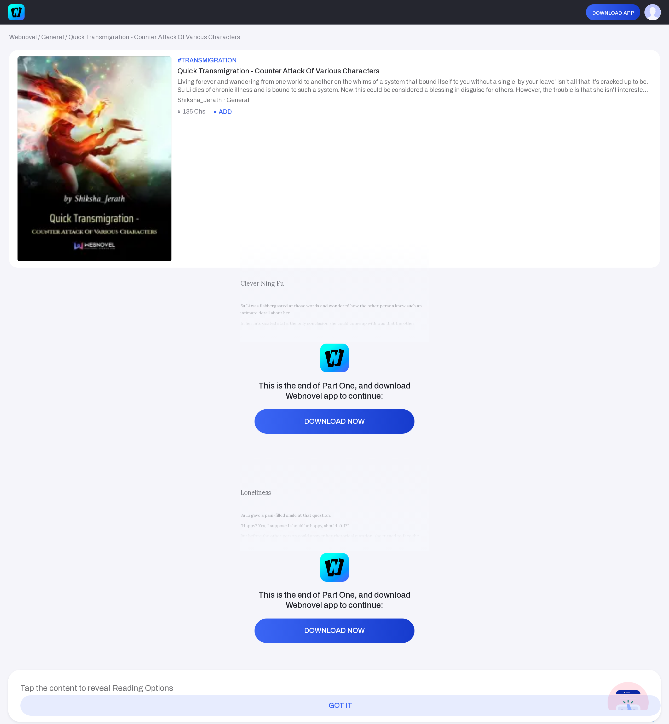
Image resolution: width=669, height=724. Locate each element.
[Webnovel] (16, 12)
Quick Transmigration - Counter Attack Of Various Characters (154, 37)
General (52, 37)
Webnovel (23, 37)
